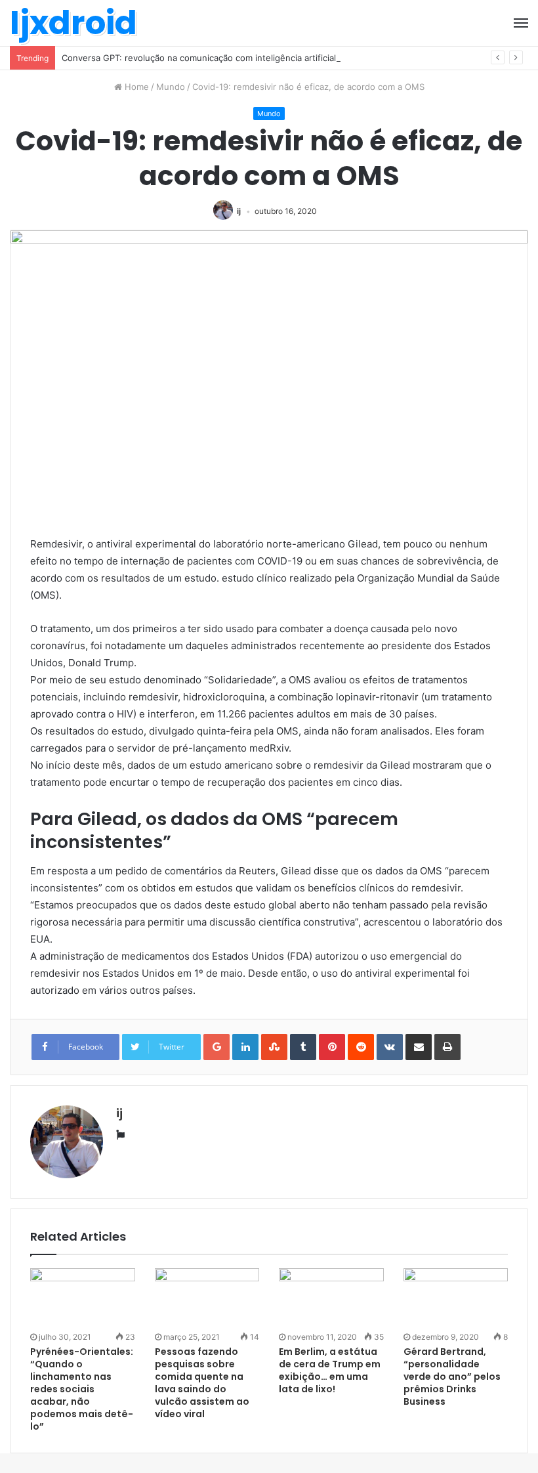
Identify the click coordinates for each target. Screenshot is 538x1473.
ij (239, 211)
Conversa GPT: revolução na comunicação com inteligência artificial (199, 58)
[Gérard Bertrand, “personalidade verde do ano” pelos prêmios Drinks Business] (456, 1297)
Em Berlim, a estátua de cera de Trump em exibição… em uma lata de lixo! (330, 1370)
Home (135, 86)
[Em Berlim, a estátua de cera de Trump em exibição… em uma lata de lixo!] (331, 1297)
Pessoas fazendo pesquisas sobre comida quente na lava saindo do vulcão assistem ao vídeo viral (202, 1382)
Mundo (170, 86)
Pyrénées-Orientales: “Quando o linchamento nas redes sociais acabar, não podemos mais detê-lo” (81, 1389)
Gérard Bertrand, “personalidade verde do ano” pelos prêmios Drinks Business (452, 1376)
